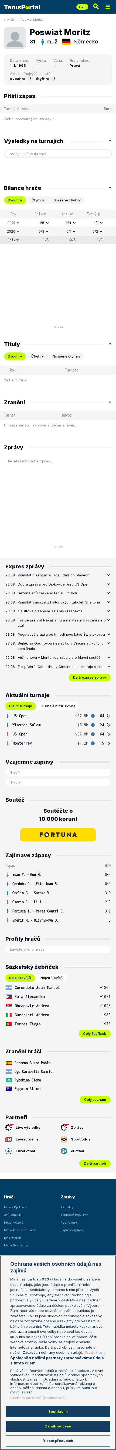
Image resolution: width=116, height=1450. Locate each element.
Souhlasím (58, 1411)
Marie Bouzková (16, 1245)
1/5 (41, 222)
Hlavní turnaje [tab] (20, 706)
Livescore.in (27, 1139)
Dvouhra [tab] (15, 200)
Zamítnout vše (58, 1426)
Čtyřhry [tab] (37, 356)
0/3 (41, 231)
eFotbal (77, 1151)
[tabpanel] (58, 226)
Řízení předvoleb (58, 1440)
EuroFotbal (25, 1151)
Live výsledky (28, 1127)
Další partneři (95, 1163)
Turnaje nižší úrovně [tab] (59, 706)
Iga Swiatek (12, 1238)
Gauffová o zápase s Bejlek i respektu (50, 611)
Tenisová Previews (74, 1215)
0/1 (68, 231)
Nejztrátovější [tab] (51, 978)
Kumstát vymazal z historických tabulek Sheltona (59, 602)
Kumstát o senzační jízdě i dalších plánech (54, 575)
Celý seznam (95, 1099)
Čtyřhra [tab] (38, 200)
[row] (58, 223)
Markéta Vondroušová (20, 1230)
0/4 (68, 222)
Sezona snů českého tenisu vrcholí (47, 593)
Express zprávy (72, 1230)
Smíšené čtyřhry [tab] (67, 200)
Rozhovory (69, 1222)
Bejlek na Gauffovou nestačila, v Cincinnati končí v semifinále (60, 646)
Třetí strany (95, 1352)
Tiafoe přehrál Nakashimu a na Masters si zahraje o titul (62, 623)
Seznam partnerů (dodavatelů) (38, 1398)
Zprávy (77, 1127)
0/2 (95, 231)
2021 (11, 222)
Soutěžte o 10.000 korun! (58, 815)
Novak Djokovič (15, 1207)
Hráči (11, 19)
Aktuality (67, 1207)
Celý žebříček (94, 1033)
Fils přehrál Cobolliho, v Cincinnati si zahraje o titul (60, 666)
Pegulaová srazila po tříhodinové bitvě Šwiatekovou (61, 634)
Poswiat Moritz (32, 19)
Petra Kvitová (13, 1222)
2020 (11, 231)
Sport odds (81, 1139)
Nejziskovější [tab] (20, 978)
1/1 (96, 222)
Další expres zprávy (89, 677)
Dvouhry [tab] (15, 356)
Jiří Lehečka (13, 1215)
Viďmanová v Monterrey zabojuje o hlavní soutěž (59, 657)
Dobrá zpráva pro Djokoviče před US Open (54, 584)
